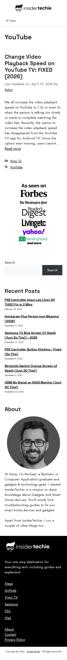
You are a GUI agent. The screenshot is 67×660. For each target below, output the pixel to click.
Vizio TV (11, 597)
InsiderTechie (33, 651)
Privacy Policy (15, 639)
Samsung (11, 604)
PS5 (7, 610)
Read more (13, 148)
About (9, 629)
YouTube (16, 166)
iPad (8, 617)
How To (16, 160)
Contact (10, 634)
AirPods (10, 590)
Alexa (9, 583)
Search (10, 262)
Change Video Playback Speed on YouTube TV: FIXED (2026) (30, 66)
